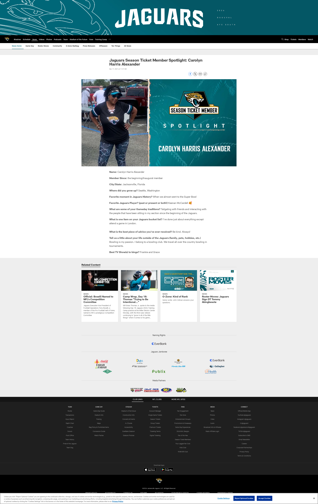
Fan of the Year (183, 435)
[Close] (314, 498)
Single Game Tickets (155, 415)
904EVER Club (183, 451)
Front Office (70, 435)
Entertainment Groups (183, 419)
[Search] (282, 39)
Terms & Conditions (244, 456)
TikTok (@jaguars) (244, 431)
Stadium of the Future (128, 411)
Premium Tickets (155, 427)
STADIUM (129, 407)
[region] (159, 498)
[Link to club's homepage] (7, 39)
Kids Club (183, 447)
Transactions (70, 415)
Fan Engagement (182, 411)
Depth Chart (70, 423)
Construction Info (129, 415)
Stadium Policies (128, 435)
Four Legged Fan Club (183, 443)
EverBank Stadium (128, 431)
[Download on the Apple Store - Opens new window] (150, 470)
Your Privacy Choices (180, 493)
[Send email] (200, 75)
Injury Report (70, 419)
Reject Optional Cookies (244, 498)
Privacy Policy (244, 451)
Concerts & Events (128, 419)
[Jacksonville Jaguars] (159, 481)
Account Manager (155, 411)
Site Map (143, 493)
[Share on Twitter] (195, 75)
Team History (69, 439)
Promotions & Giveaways (182, 423)
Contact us (127, 493)
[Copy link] (205, 74)
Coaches (70, 427)
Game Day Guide (99, 411)
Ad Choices (159, 493)
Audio (212, 423)
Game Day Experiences (182, 427)
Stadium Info (99, 415)
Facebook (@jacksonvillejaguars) (244, 427)
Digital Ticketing (155, 435)
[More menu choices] (110, 39)
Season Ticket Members (183, 439)
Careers (244, 443)
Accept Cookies (264, 498)
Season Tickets (155, 419)
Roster (70, 411)
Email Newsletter (244, 439)
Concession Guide (99, 431)
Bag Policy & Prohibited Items (99, 427)
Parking (98, 419)
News (212, 411)
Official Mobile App (244, 411)
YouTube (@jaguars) (244, 415)
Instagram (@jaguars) (244, 419)
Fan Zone (183, 415)
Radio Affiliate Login (212, 431)
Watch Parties (99, 435)
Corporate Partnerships (244, 447)
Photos (212, 415)
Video (212, 419)
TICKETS (155, 407)
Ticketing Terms (155, 431)
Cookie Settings (203, 493)
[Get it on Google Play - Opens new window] (167, 471)
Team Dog (69, 447)
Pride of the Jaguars (70, 443)
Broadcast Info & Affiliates (212, 427)
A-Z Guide (128, 423)
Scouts (69, 431)
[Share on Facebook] (190, 75)
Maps (99, 423)
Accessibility (128, 427)
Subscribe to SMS (244, 435)
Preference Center (225, 493)
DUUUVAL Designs (183, 431)
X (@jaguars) (244, 423)
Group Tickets (155, 423)
